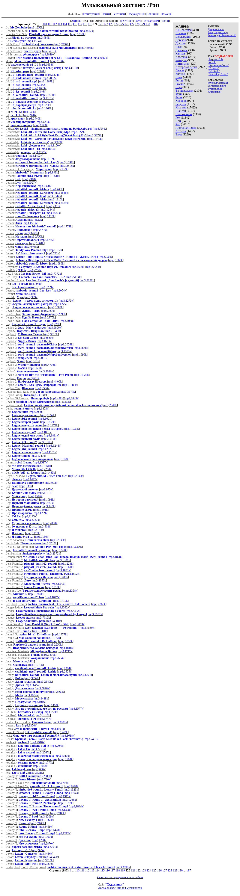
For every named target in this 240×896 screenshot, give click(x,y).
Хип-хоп (181, 107)
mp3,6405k (31, 246)
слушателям (151, 20)
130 (148, 24)
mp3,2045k (57, 745)
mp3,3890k (123, 867)
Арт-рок (181, 131)
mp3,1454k (58, 583)
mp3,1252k (36, 27)
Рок (178, 117)
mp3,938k (26, 486)
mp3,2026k (46, 371)
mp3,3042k (100, 57)
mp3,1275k (66, 300)
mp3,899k (52, 172)
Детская (181, 40)
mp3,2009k (38, 71)
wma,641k (27, 661)
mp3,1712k (65, 651)
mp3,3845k (71, 398)
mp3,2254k (44, 469)
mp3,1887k (53, 212)
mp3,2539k (58, 540)
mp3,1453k (41, 408)
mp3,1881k (63, 570)
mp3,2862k (49, 78)
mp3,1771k (65, 226)
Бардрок (181, 104)
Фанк (179, 94)
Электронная (184, 114)
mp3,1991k (47, 499)
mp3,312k (56, 250)
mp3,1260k (39, 840)
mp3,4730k (40, 229)
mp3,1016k (39, 701)
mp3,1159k (48, 159)
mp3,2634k (57, 658)
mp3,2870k (46, 843)
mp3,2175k (33, 533)
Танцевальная (184, 90)
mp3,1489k (48, 472)
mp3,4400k (55, 381)
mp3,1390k (45, 836)
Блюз (179, 134)
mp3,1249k (38, 455)
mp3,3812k (86, 30)
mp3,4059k (77, 624)
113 (60, 24)
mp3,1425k (48, 216)
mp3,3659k (32, 678)
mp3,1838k (48, 422)
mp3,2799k (62, 44)
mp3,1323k (71, 789)
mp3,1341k (60, 550)
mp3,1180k (57, 61)
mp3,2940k (33, 118)
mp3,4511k (49, 51)
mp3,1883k (48, 148)
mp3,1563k (30, 223)
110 (45, 24)
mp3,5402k (73, 610)
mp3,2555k (64, 671)
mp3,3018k (40, 765)
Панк (179, 77)
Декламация (183, 36)
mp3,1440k (95, 138)
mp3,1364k (64, 668)
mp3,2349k (45, 681)
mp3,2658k (66, 344)
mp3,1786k (47, 239)
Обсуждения (136, 14)
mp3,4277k (39, 152)
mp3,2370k (44, 186)
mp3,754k (100, 128)
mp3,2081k (40, 357)
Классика (182, 56)
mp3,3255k (75, 546)
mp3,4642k (51, 857)
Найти (106, 14)
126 (126, 24)
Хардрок (181, 100)
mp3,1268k (69, 799)
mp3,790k (44, 779)
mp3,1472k (30, 479)
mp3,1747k (44, 718)
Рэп (178, 124)
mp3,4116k (71, 67)
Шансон (181, 110)
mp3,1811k (51, 435)
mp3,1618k (67, 735)
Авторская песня (186, 67)
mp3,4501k (54, 620)
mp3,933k (106, 256)
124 (116, 24)
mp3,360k (30, 293)
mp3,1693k (66, 803)
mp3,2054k (59, 290)
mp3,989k (44, 37)
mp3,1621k (45, 418)
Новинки (152, 14)
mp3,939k (48, 310)
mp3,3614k (39, 395)
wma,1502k (72, 573)
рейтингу (127, 20)
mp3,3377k (68, 391)
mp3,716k (62, 782)
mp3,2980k (36, 411)
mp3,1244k (53, 445)
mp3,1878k (115, 556)
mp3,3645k (32, 685)
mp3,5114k (74, 277)
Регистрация (91, 14)
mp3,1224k (66, 563)
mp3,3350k (29, 725)
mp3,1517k (40, 462)
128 (137, 24)
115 (70, 24)
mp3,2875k (48, 317)
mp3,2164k (38, 823)
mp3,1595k (64, 351)
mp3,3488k (41, 698)
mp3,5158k (87, 280)
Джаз (179, 46)
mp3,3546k (42, 388)
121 (100, 24)
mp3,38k (29, 111)
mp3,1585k (70, 384)
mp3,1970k (36, 664)
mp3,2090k (50, 523)
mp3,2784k (66, 759)
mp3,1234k (47, 209)
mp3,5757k (63, 401)
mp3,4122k (35, 219)
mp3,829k (44, 105)
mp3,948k (36, 283)
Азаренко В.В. (215, 59)
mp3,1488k (61, 577)
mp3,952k (51, 712)
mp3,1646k (61, 192)
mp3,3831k (36, 772)
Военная (181, 33)
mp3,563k (44, 526)
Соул (179, 87)
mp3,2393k (59, 314)
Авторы (76, 20)
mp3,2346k (38, 91)
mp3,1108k (61, 459)
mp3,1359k (48, 415)
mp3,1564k (34, 41)
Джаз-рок (182, 50)
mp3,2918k (29, 179)
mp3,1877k (52, 597)
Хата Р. (212, 62)
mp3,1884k (31, 695)
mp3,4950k (39, 580)
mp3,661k (33, 378)
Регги (179, 80)
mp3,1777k (46, 762)
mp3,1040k (62, 755)
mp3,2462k (39, 84)
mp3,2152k (61, 169)
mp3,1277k (51, 425)
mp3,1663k (39, 88)
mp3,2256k (55, 644)
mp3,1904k (71, 792)
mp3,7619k (43, 617)
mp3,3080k (60, 722)
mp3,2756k (36, 236)
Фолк (179, 97)
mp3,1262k (46, 98)
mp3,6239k (46, 287)
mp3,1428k (53, 830)
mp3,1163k (49, 452)
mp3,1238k (72, 428)
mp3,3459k (45, 826)
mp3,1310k (56, 199)
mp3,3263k (85, 674)
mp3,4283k (43, 121)
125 (121, 24)
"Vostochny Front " (218, 74)
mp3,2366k (99, 604)
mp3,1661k (66, 567)
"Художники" (114, 884)
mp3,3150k (53, 145)
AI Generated (184, 29)
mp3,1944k (54, 196)
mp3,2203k (50, 846)
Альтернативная (186, 127)
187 (156, 24)
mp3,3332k (62, 607)
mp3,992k (51, 482)
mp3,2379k (36, 529)
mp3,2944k (110, 405)
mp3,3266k (31, 233)
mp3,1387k (46, 81)
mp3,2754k (34, 270)
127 (132, 24)
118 (85, 24)
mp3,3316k (51, 334)
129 (142, 24)
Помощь (166, 14)
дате (138, 20)
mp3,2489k (61, 202)
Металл (180, 73)
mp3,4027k (82, 374)
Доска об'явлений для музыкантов (120, 887)
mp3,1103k (57, 728)
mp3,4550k (87, 627)
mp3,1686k (57, 263)
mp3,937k (47, 502)
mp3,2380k (44, 776)
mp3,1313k (53, 587)
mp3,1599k (40, 125)
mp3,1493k (35, 155)
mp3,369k (31, 297)
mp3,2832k (76, 476)
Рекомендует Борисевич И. (222, 35)
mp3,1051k (52, 175)
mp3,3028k (46, 101)
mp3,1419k (61, 600)
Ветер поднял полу (218, 32)
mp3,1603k (44, 341)
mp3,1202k (45, 449)
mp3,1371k (48, 94)
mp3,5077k (95, 614)
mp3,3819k (47, 54)
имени (165, 20)
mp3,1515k (49, 438)
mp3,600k (78, 266)
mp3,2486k (58, 813)
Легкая (180, 70)
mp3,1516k (35, 496)
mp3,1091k (67, 162)
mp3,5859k (46, 337)
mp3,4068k (67, 320)
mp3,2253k (38, 749)
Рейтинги (118, 14)
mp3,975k (46, 489)
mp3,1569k (46, 816)
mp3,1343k (53, 331)
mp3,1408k (51, 705)
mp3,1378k (64, 809)
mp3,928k (30, 115)
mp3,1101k (44, 492)
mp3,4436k (45, 853)
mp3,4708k (49, 364)
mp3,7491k (91, 739)
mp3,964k (57, 189)
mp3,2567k (43, 752)
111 (50, 24)
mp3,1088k (56, 307)
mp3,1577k (76, 708)
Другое (180, 43)
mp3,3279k (78, 132)
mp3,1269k (40, 513)
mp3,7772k (54, 273)
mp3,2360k (57, 691)
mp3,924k (54, 324)
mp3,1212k (63, 833)
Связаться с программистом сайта (120, 877)
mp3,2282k (32, 519)
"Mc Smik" (214, 71)
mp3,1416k (43, 715)
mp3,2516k (67, 165)
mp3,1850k (66, 641)
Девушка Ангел (216, 29)
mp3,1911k (63, 796)
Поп (178, 121)
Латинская (182, 63)
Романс (180, 83)
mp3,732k (53, 253)
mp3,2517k (50, 543)
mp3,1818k (66, 647)
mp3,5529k (93, 266)
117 (80, 24)
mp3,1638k (46, 64)
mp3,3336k (46, 863)
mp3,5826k (42, 688)
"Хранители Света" (218, 65)
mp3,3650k (35, 368)
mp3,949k (56, 142)
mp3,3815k (46, 860)
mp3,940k (49, 506)
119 (90, 24)
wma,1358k (70, 590)
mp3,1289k (36, 594)
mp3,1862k (45, 108)
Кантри (180, 53)
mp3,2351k (53, 206)
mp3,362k (33, 361)
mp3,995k (38, 850)
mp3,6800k (54, 327)
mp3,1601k (40, 631)
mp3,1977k (60, 634)
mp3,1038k (78, 34)
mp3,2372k (53, 553)
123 (111, 24)
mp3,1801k (37, 243)
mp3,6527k (29, 182)
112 (54, 24)
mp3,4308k (86, 47)
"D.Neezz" (213, 68)
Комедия (181, 60)
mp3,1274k (52, 74)
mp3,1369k (46, 819)
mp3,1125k (29, 516)
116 (75, 24)
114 (65, 24)
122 (106, 24)
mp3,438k (57, 398)
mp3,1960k (116, 260)
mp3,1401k (63, 560)
